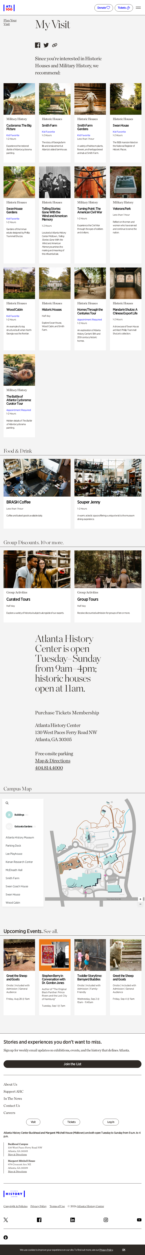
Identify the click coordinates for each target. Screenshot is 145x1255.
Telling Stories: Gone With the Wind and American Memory (54, 214)
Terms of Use (57, 1206)
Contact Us (12, 1105)
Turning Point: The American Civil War (89, 210)
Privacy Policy (106, 1249)
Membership (85, 713)
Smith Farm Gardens (84, 127)
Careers (9, 1113)
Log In (110, 1122)
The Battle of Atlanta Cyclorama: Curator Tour (18, 400)
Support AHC (14, 1091)
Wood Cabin (14, 310)
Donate (101, 7)
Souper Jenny (88, 502)
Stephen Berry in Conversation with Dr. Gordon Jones (53, 979)
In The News (13, 1098)
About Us (10, 1084)
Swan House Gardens (14, 210)
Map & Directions (52, 761)
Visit (33, 1122)
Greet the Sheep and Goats (16, 977)
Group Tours (87, 599)
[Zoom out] (140, 904)
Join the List (72, 1064)
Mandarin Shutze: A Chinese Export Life (125, 311)
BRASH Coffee (18, 502)
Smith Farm (49, 125)
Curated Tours (18, 599)
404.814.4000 (49, 768)
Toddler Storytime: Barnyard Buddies (89, 977)
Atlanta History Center (90, 1206)
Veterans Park (122, 209)
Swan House (121, 125)
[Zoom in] (140, 899)
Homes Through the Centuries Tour (90, 311)
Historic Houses (52, 310)
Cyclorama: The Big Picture (18, 127)
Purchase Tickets (53, 713)
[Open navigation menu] (139, 7)
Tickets (122, 7)
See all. (51, 931)
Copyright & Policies (16, 1206)
